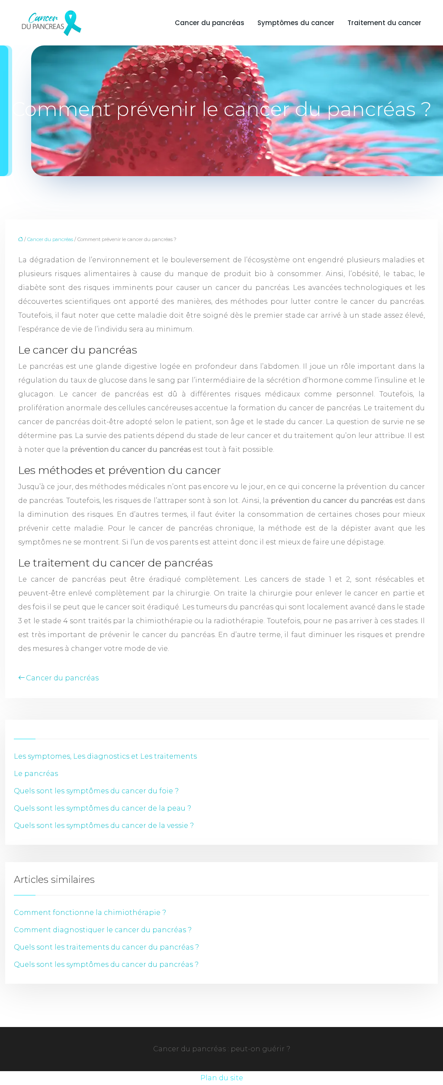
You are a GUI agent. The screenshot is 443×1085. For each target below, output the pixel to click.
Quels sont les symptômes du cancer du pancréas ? (106, 964)
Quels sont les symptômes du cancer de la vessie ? (104, 825)
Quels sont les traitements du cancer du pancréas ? (106, 947)
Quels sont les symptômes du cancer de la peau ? (102, 808)
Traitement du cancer (384, 22)
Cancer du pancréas (209, 22)
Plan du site (221, 1078)
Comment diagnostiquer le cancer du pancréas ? (103, 930)
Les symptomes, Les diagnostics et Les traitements (105, 756)
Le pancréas (36, 773)
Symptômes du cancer (295, 22)
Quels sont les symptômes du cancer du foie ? (96, 791)
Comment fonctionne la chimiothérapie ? (90, 912)
